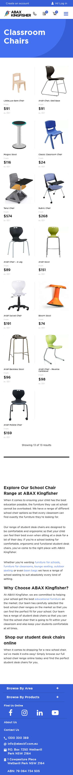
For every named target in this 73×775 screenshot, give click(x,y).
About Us (10, 722)
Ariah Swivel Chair (13, 316)
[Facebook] (10, 712)
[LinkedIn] (40, 712)
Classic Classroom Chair (50, 155)
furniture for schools (47, 562)
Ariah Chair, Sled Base (49, 101)
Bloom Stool (45, 316)
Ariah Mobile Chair (13, 425)
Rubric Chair (45, 208)
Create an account (17, 3)
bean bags (30, 570)
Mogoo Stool (10, 155)
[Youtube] (55, 712)
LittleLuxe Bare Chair (14, 101)
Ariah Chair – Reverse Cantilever (49, 370)
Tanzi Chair (9, 208)
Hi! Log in (61, 3)
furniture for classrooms (18, 566)
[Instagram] (24, 712)
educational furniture (48, 599)
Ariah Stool (44, 262)
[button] (66, 14)
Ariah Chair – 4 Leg (13, 262)
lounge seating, (43, 566)
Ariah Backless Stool (14, 369)
